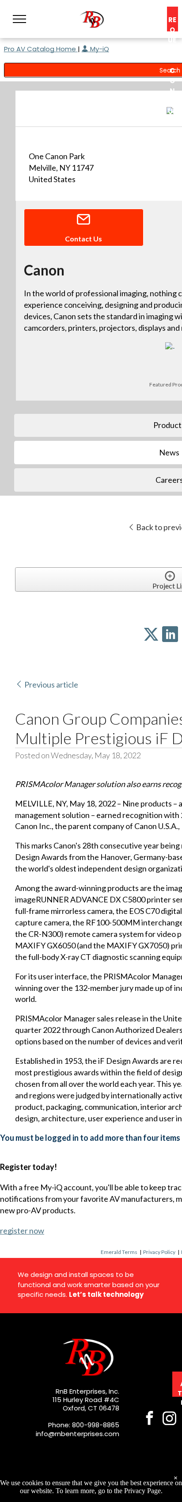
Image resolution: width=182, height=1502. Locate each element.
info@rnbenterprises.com (77, 1433)
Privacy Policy (159, 1252)
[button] (19, 19)
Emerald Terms (119, 1252)
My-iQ (98, 49)
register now (22, 1230)
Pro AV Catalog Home (41, 49)
